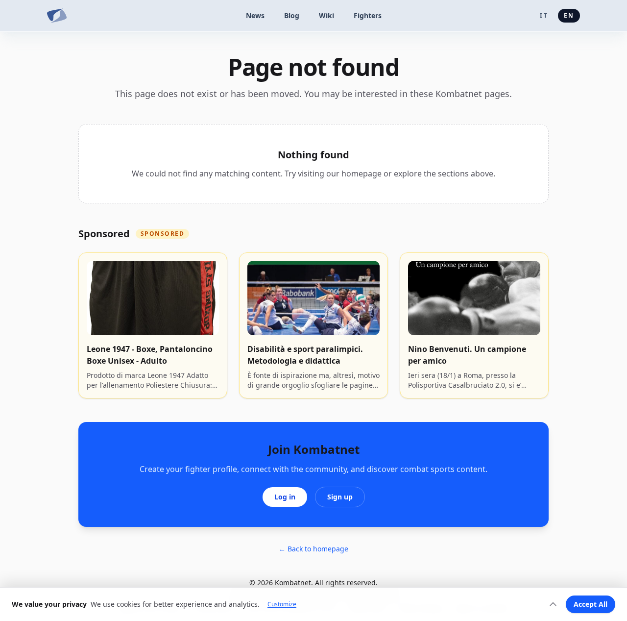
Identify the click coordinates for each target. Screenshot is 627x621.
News (255, 15)
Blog (291, 15)
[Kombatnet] (57, 15)
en (569, 15)
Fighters (368, 15)
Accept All (590, 604)
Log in (284, 496)
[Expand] (553, 604)
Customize (281, 604)
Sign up (340, 496)
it (544, 15)
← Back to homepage (313, 548)
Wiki (326, 15)
